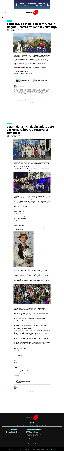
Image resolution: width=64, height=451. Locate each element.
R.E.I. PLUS (39, 446)
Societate (42, 17)
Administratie (31, 17)
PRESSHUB (32, 446)
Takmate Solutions (52, 449)
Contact (46, 17)
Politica (36, 17)
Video (21, 17)
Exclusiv (25, 17)
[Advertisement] (32, 110)
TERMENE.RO (25, 446)
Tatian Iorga (13, 136)
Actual (17, 17)
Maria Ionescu (13, 30)
